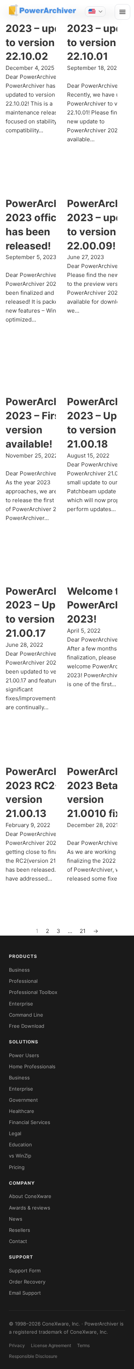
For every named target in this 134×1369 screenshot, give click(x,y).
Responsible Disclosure (33, 1356)
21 (83, 930)
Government (23, 1100)
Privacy (17, 1345)
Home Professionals (32, 1066)
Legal (15, 1133)
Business (19, 970)
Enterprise (21, 1004)
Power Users (24, 1055)
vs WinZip (20, 1156)
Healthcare (21, 1111)
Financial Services (29, 1122)
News (15, 1219)
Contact (18, 1241)
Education (20, 1144)
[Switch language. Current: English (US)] (95, 11)
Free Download (26, 1026)
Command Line (26, 1015)
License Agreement (51, 1345)
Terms (83, 1345)
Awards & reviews (29, 1208)
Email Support (25, 1293)
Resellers (19, 1230)
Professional (23, 981)
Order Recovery (27, 1282)
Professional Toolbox (33, 992)
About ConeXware (30, 1196)
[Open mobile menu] (122, 12)
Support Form (25, 1270)
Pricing (17, 1167)
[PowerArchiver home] (42, 10)
